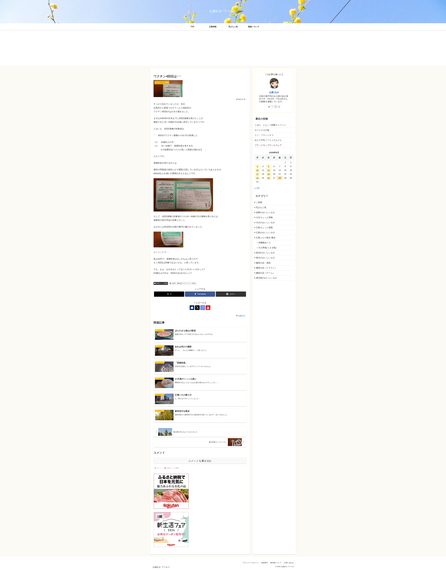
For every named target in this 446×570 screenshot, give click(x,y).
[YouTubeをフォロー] (208, 307)
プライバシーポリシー (251, 563)
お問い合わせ (289, 563)
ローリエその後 (262, 130)
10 (257, 170)
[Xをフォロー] (197, 307)
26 (268, 178)
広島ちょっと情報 (161, 283)
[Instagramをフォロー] (202, 307)
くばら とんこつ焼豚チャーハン (270, 125)
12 (268, 170)
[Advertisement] (223, 49)
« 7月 (257, 188)
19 (268, 174)
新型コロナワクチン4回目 (187, 283)
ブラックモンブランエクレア (268, 145)
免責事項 (264, 563)
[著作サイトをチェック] (192, 307)
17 (257, 174)
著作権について (276, 563)
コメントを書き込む (200, 460)
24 (257, 178)
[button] (231, 294)
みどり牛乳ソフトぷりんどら (268, 140)
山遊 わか (274, 92)
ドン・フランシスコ (264, 135)
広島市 (174, 283)
